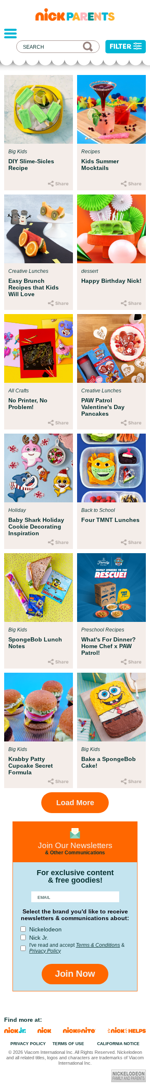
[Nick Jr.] (15, 1030)
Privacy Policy (45, 951)
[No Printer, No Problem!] (38, 348)
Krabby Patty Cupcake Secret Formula (30, 766)
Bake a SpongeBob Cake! (108, 762)
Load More (75, 803)
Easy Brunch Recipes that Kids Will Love (33, 287)
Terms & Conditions (98, 945)
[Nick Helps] (127, 1030)
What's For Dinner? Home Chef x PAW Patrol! (108, 646)
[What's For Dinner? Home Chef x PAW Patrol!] (111, 587)
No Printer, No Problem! (28, 403)
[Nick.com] (44, 1030)
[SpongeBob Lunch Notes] (38, 587)
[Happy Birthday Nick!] (111, 229)
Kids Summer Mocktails (100, 164)
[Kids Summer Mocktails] (111, 109)
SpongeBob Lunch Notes (35, 642)
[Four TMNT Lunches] (111, 468)
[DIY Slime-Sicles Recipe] (38, 109)
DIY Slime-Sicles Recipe (31, 164)
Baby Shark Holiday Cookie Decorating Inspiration (36, 527)
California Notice (118, 1043)
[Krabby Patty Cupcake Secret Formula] (38, 707)
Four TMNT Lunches (110, 520)
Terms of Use (68, 1043)
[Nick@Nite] (79, 1030)
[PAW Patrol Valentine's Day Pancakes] (111, 348)
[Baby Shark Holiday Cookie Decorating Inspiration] (38, 468)
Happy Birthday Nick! (111, 280)
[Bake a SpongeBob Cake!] (111, 707)
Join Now (75, 973)
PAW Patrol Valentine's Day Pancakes (103, 407)
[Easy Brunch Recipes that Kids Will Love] (38, 229)
